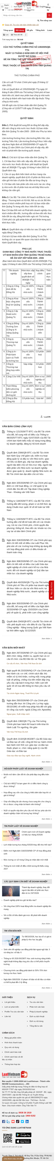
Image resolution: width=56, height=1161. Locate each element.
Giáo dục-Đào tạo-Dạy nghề (18, 756)
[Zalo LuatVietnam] (8, 1122)
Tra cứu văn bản (36, 1002)
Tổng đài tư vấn (36, 1026)
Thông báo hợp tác (12, 1064)
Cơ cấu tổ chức (13, 663)
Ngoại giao (11, 714)
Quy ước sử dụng (12, 1047)
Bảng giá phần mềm (13, 1038)
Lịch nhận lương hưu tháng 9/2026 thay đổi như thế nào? (28, 845)
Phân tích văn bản (37, 1007)
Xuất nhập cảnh (23, 714)
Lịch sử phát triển (12, 1007)
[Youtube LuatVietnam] (13, 1122)
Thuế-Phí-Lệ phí (32, 693)
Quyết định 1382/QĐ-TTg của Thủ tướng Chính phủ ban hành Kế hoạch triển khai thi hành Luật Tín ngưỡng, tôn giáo (28, 724)
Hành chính (36, 756)
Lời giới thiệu (10, 1002)
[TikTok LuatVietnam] (17, 1122)
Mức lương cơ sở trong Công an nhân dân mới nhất (26, 860)
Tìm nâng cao (45, 20)
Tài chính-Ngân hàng (15, 693)
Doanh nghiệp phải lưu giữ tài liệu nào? (20, 900)
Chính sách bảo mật (13, 1052)
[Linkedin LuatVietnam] (27, 1122)
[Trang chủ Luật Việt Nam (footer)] (27, 1074)
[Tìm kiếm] (49, 15)
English (42, 7)
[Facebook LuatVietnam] (3, 1122)
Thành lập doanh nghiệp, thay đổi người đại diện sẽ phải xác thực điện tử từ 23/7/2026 (36, 890)
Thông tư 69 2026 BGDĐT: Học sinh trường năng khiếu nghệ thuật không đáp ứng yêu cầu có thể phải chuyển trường (27, 961)
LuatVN (46, 417)
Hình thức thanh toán (13, 1042)
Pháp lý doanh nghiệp (39, 1012)
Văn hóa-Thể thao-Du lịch (31, 663)
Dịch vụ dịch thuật (37, 1016)
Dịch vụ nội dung (36, 1021)
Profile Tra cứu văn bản (14, 1012)
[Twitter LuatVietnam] (22, 1122)
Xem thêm (46, 638)
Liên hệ (8, 1016)
